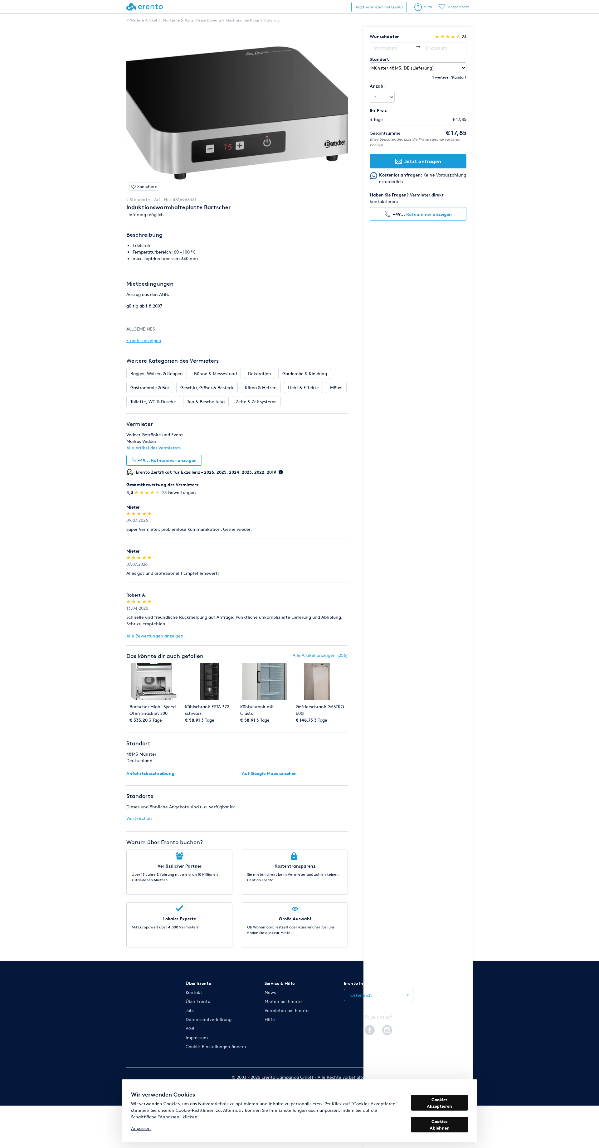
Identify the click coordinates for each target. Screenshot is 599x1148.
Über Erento (198, 1001)
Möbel (336, 387)
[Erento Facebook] (370, 1029)
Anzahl (377, 86)
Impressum (197, 1037)
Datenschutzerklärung (208, 1019)
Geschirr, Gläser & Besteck (207, 387)
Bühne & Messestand (215, 373)
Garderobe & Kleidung (304, 373)
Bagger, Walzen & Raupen (156, 373)
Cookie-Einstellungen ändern (216, 1046)
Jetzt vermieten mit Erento (379, 7)
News (270, 992)
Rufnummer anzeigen (429, 214)
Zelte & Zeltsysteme (256, 401)
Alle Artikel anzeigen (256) (320, 655)
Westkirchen (139, 818)
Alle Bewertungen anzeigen (154, 635)
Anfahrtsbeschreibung (150, 773)
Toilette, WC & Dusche (153, 401)
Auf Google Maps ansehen (269, 773)
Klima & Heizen (261, 387)
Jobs (190, 1010)
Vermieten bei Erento (287, 1010)
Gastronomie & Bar (149, 387)
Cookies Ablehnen (440, 1125)
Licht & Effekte (303, 387)
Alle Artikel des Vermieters (153, 447)
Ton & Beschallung (206, 401)
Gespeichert (458, 6)
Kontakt (194, 992)
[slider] (147, 492)
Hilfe (428, 6)
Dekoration (259, 373)
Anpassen (141, 1128)
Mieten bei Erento (283, 1001)
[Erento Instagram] (387, 1029)
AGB (190, 1028)
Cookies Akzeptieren (439, 1103)
